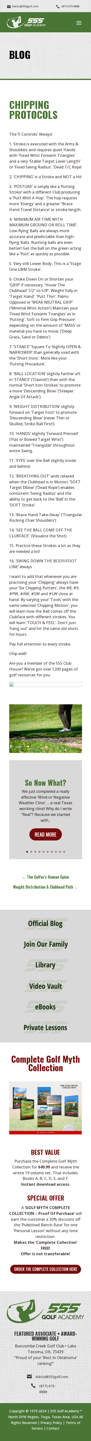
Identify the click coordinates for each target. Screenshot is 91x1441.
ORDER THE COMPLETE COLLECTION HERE (45, 1269)
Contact (53, 1428)
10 (64, 852)
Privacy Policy (51, 1422)
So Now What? (45, 782)
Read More (46, 834)
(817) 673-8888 (70, 6)
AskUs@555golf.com (51, 1376)
